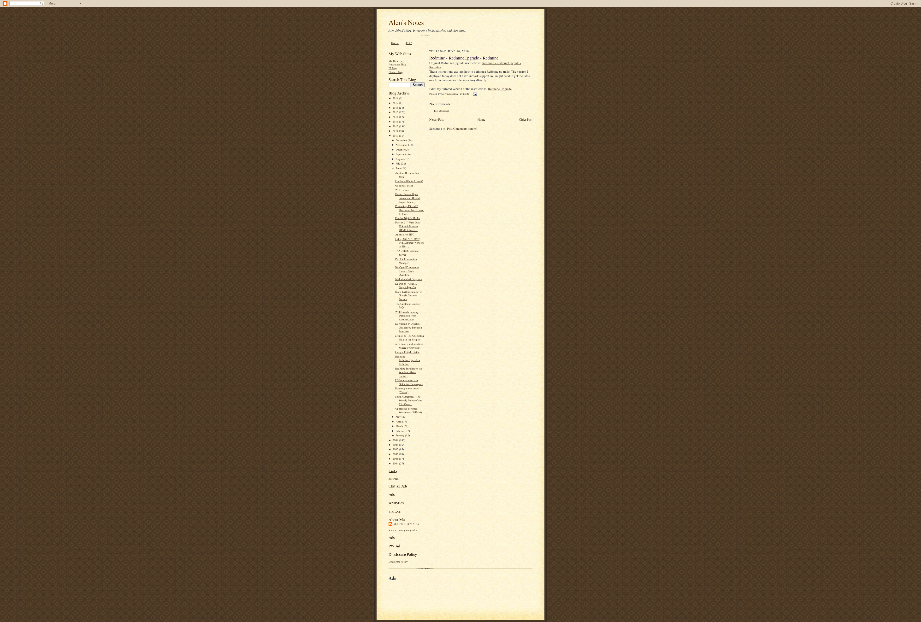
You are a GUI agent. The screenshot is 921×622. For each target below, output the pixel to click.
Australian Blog (397, 64)
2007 (396, 449)
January (400, 435)
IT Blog (393, 68)
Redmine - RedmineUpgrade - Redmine (407, 360)
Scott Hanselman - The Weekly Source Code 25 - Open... (408, 400)
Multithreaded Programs (408, 279)
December (402, 140)
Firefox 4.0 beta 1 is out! (409, 181)
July (398, 163)
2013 (396, 121)
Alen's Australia (406, 524)
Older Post (525, 119)
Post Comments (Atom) (462, 128)
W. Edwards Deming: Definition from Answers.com (407, 315)
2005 (396, 458)
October (400, 149)
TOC (409, 43)
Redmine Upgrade (500, 89)
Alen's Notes (406, 22)
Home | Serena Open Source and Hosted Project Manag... (407, 197)
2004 (396, 463)
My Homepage (397, 61)
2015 (396, 112)
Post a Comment (441, 110)
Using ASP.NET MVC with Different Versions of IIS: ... (409, 242)
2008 (396, 444)
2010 (396, 135)
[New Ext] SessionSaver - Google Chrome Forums (409, 295)
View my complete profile (403, 530)
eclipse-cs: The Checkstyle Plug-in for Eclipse (409, 337)
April (399, 421)
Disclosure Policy (398, 561)
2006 (396, 454)
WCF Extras (401, 190)
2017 (396, 103)
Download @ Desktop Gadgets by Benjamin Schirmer (409, 327)
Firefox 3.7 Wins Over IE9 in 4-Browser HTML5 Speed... (407, 226)
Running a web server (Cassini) (407, 390)
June (398, 168)
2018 (396, 98)
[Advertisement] (445, 592)
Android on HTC (404, 234)
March (400, 426)
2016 (396, 107)
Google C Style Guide (407, 352)
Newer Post (436, 119)
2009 (396, 440)
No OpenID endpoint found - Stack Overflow (407, 270)
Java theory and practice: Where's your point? (409, 345)
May (398, 416)
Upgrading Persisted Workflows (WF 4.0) (408, 410)
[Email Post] (475, 94)
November (402, 145)
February (401, 431)
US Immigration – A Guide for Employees (409, 382)
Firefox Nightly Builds (407, 218)
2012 (396, 126)
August (400, 159)
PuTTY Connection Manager (406, 260)
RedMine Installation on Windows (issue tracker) (408, 372)
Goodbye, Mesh (404, 185)
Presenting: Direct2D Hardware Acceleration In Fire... (409, 209)
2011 (396, 131)
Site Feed (394, 478)
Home (395, 43)
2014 (396, 117)
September (402, 154)
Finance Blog (396, 72)
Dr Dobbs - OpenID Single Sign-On (406, 285)
